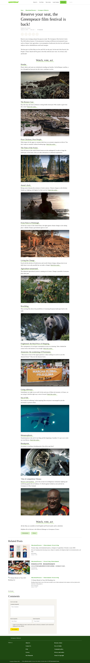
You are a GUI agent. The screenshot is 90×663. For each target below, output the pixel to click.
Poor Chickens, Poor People (31, 139)
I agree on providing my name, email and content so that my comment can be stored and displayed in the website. (33, 625)
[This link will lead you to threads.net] (17, 646)
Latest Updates (56, 2)
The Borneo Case (27, 102)
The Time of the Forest (29, 148)
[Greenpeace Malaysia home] (13, 2)
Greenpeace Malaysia (43, 10)
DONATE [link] (63, 2)
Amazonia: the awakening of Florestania (35, 352)
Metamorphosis (26, 435)
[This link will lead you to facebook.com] (9, 646)
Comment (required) (14, 604)
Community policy (58, 649)
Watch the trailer (52, 190)
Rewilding (24, 306)
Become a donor (58, 642)
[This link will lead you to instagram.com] (11, 646)
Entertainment (47, 545)
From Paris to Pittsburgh (30, 223)
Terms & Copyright (59, 655)
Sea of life (24, 398)
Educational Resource (30, 10)
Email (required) (36, 618)
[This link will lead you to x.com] (14, 646)
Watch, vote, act (44, 60)
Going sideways (27, 389)
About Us (35, 2)
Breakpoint (25, 443)
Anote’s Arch (25, 185)
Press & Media (58, 646)
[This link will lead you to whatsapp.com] (19, 646)
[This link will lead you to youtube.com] (22, 646)
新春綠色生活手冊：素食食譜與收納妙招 (43, 564)
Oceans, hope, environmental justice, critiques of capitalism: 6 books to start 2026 (53, 548)
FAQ (27, 649)
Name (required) (13, 618)
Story (22, 10)
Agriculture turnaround (29, 269)
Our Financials (29, 655)
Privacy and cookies (59, 652)
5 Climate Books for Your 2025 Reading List (43, 580)
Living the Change (27, 260)
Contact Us (28, 646)
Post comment (14, 629)
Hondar (23, 64)
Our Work (41, 2)
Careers (28, 652)
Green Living (55, 545)
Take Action (48, 2)
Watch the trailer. (31, 106)
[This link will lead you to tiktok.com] (25, 646)
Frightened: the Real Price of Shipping (35, 344)
